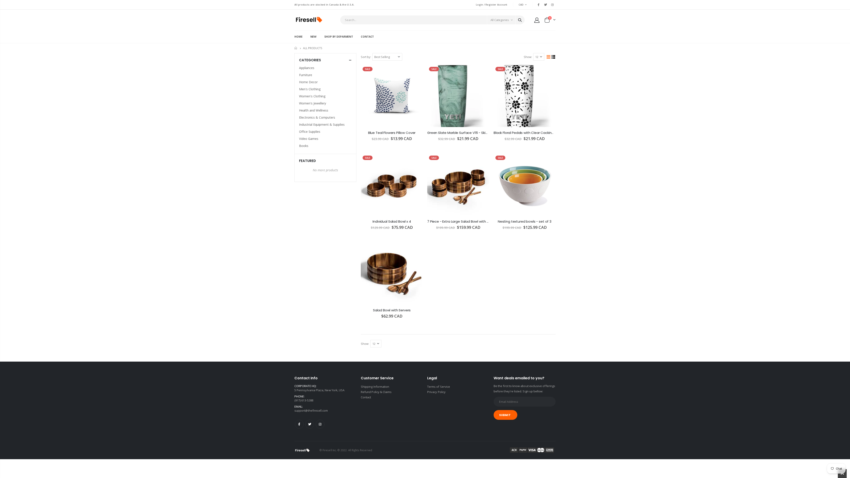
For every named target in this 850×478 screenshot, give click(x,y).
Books (303, 146)
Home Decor (308, 82)
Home (296, 48)
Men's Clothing (310, 89)
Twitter (309, 424)
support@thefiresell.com (311, 410)
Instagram (320, 424)
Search (520, 19)
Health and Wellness (313, 110)
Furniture (305, 75)
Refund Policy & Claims (376, 392)
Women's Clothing (312, 96)
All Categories (500, 20)
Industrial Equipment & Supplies (322, 124)
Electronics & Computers (317, 117)
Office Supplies (309, 131)
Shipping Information (375, 387)
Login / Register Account (491, 4)
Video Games (308, 139)
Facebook (299, 424)
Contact (366, 397)
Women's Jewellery (312, 103)
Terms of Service (438, 387)
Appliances (306, 68)
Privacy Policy (436, 392)
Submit (505, 415)
